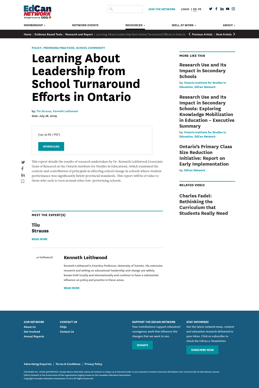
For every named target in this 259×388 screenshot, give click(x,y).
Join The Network (161, 9)
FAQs (63, 326)
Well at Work (183, 25)
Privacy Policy (93, 363)
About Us (30, 326)
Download (51, 146)
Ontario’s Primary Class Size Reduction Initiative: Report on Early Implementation (205, 155)
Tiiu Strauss (43, 110)
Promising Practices (58, 47)
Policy (37, 47)
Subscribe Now (202, 349)
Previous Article (201, 34)
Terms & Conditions (68, 363)
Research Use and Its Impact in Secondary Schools (202, 70)
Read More (39, 239)
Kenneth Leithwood (65, 110)
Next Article (224, 34)
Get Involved (32, 331)
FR (199, 9)
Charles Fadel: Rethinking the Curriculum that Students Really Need (203, 204)
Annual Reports (34, 336)
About (228, 25)
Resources (134, 25)
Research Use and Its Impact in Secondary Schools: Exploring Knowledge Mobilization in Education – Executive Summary (207, 111)
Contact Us (67, 331)
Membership (34, 25)
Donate (142, 345)
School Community (90, 47)
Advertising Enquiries (38, 363)
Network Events (85, 25)
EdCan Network (205, 86)
